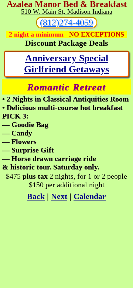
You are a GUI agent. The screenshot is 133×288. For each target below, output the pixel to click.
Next (59, 196)
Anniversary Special (66, 58)
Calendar (90, 196)
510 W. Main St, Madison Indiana (66, 11)
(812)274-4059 (66, 22)
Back (36, 196)
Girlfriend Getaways (66, 69)
